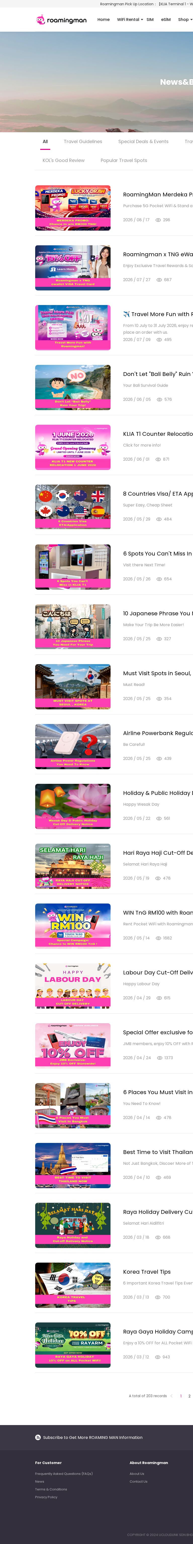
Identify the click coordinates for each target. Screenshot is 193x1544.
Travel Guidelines (83, 141)
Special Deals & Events (143, 141)
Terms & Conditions (51, 1489)
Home (104, 19)
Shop (183, 19)
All (45, 141)
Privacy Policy (46, 1497)
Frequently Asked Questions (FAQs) (64, 1473)
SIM (150, 19)
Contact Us (139, 1481)
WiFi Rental (128, 19)
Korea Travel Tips (147, 1272)
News (39, 1481)
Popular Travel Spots (124, 160)
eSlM (166, 19)
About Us (137, 1473)
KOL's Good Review (64, 160)
